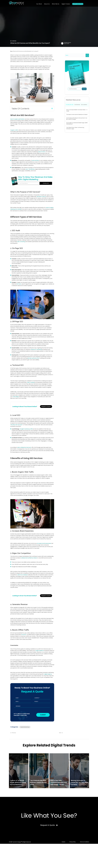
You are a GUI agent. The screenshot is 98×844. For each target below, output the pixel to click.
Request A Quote (47, 825)
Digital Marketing (25, 727)
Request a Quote (78, 4)
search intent (41, 151)
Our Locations (84, 104)
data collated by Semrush (24, 447)
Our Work (39, 4)
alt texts (19, 284)
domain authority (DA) (34, 358)
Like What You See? (49, 815)
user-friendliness (30, 169)
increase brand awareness (44, 543)
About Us (47, 4)
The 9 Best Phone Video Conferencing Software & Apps (75, 128)
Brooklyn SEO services (16, 424)
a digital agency (48, 674)
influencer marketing (36, 349)
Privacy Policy (73, 842)
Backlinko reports (41, 196)
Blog (11, 51)
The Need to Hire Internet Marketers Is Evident (77, 114)
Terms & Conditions (84, 842)
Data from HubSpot (22, 575)
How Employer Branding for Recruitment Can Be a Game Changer (76, 118)
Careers (63, 842)
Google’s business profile (26, 429)
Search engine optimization (17, 119)
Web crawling (30, 382)
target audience (39, 650)
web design (16, 396)
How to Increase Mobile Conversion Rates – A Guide (76, 110)
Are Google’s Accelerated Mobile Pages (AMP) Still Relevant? (77, 123)
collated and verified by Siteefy (29, 558)
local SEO (23, 634)
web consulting (21, 241)
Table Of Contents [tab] (20, 108)
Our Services (77, 104)
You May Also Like (69, 104)
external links (35, 160)
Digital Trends (66, 4)
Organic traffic (14, 130)
